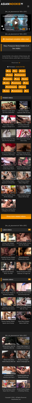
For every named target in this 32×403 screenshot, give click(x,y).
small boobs (17, 82)
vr (27, 90)
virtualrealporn (17, 90)
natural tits (8, 78)
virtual (6, 90)
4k (15, 70)
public (25, 78)
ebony (10, 74)
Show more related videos (16, 216)
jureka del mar (20, 74)
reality (6, 82)
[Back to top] (27, 398)
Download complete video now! (17, 39)
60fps (22, 70)
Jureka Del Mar (20, 67)
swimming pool (12, 86)
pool (17, 78)
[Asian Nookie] (13, 4)
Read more (15, 62)
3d (9, 70)
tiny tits (23, 86)
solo (26, 82)
